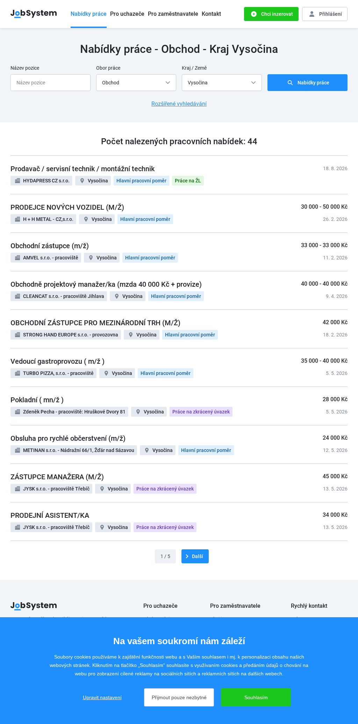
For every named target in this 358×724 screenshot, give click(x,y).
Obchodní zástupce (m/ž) (49, 246)
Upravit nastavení (102, 697)
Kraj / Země (194, 68)
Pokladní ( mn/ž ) (37, 400)
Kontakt (211, 14)
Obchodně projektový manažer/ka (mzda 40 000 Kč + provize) (106, 284)
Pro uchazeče (127, 14)
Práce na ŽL (188, 180)
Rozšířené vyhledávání (179, 103)
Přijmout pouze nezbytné (179, 697)
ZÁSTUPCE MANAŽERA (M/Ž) (57, 477)
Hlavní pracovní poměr (141, 180)
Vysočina (98, 180)
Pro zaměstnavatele (173, 14)
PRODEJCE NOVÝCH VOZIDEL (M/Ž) (67, 207)
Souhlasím (256, 697)
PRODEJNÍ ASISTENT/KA (49, 515)
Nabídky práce (89, 14)
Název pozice (24, 68)
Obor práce (108, 68)
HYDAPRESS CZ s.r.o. (46, 180)
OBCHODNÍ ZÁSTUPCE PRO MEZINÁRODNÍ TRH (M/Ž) (95, 323)
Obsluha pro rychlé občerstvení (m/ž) (68, 438)
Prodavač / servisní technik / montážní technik (82, 169)
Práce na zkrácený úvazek (201, 412)
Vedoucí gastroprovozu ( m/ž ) (57, 361)
